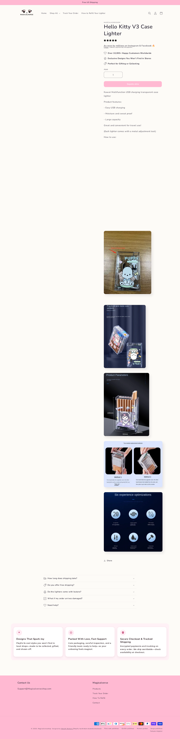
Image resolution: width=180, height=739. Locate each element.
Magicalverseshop (44, 729)
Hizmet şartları (142, 729)
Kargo (106, 47)
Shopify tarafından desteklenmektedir (87, 729)
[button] (111, 40)
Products (97, 689)
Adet (106, 69)
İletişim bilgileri (156, 731)
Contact (96, 703)
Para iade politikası (111, 729)
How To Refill (99, 698)
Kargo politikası (156, 729)
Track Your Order (100, 693)
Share (109, 560)
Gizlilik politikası (128, 729)
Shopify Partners (67, 729)
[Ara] (149, 13)
